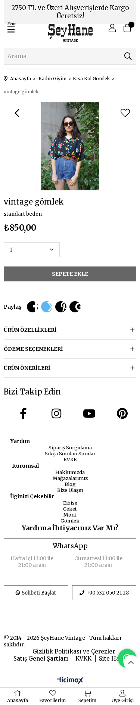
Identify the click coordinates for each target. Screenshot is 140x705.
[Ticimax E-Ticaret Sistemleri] (70, 680)
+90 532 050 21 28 (107, 593)
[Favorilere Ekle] (125, 113)
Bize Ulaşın (70, 490)
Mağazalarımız (70, 478)
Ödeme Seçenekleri (33, 349)
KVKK (70, 459)
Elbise (70, 503)
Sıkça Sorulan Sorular (70, 453)
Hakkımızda (70, 472)
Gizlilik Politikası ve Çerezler (73, 651)
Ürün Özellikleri (30, 330)
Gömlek (70, 521)
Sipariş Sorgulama (70, 447)
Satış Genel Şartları (40, 658)
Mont (70, 515)
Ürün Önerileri (27, 368)
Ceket (70, 509)
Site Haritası (116, 658)
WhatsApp (70, 546)
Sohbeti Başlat (39, 593)
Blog (70, 484)
